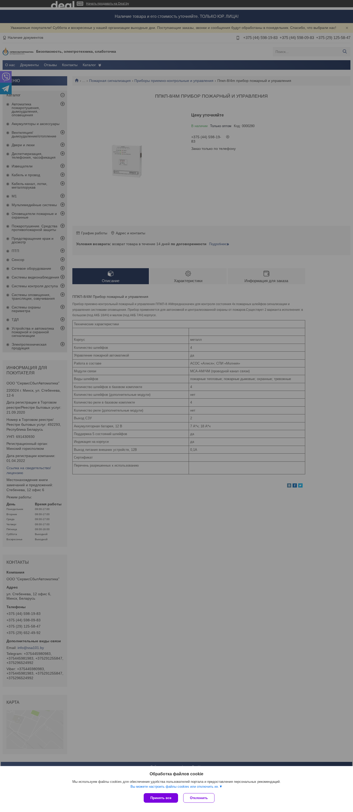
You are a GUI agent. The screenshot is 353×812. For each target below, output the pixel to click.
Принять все (160, 798)
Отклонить (199, 798)
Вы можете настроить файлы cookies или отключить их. (175, 786)
